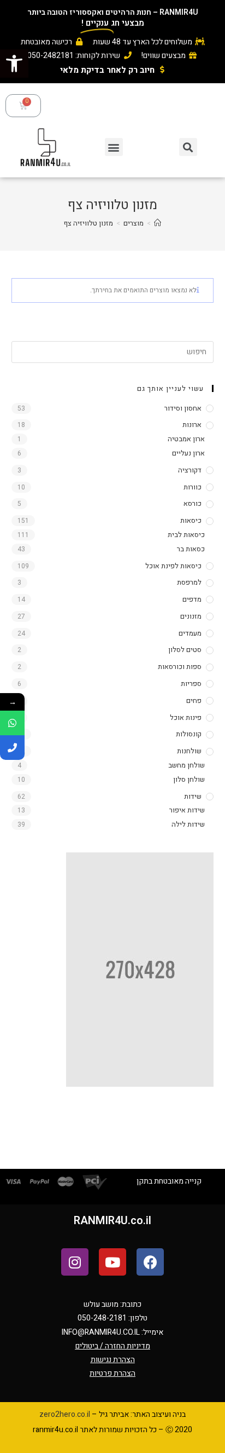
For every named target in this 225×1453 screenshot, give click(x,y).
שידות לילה (188, 824)
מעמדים (190, 633)
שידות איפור (187, 810)
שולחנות (189, 751)
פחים (194, 700)
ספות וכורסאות (180, 666)
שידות (193, 796)
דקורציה (190, 470)
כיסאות (191, 520)
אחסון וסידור (183, 408)
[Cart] (23, 105)
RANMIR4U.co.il (112, 1221)
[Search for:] (112, 351)
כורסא (192, 503)
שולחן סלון (189, 779)
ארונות (192, 424)
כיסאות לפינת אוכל (173, 566)
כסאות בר (191, 549)
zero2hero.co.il (64, 1414)
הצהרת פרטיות (112, 1373)
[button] (14, 63)
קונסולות (189, 734)
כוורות (192, 487)
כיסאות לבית (186, 534)
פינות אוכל (186, 717)
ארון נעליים (188, 453)
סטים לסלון (185, 649)
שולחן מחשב (186, 765)
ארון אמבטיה (186, 439)
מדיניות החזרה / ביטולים (112, 1346)
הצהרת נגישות (113, 1359)
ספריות (191, 683)
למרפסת (189, 582)
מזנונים (191, 616)
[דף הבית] (157, 223)
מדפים (192, 599)
